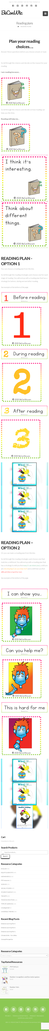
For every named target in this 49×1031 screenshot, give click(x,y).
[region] (24, 178)
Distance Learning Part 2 (8, 927)
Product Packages (37, 1016)
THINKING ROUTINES (7, 900)
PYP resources (5, 880)
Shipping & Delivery (25, 1018)
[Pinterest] (36, 6)
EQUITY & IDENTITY (7, 872)
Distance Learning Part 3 (8, 924)
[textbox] (24, 955)
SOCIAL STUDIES (6, 888)
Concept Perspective (7, 939)
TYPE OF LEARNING (7, 904)
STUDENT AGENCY (7, 892)
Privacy (8, 1016)
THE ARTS (4, 896)
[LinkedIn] (22, 6)
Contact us (36, 2)
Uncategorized (5, 908)
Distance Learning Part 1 (8, 931)
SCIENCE (4, 884)
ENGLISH (4, 869)
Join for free (28, 2)
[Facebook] (13, 6)
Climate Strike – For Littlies (9, 935)
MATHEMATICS (6, 876)
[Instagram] (31, 6)
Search (5, 856)
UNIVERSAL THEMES (7, 911)
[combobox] (24, 955)
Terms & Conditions (20, 1016)
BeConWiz (11, 12)
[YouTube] (27, 6)
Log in (11, 2)
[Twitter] (17, 6)
